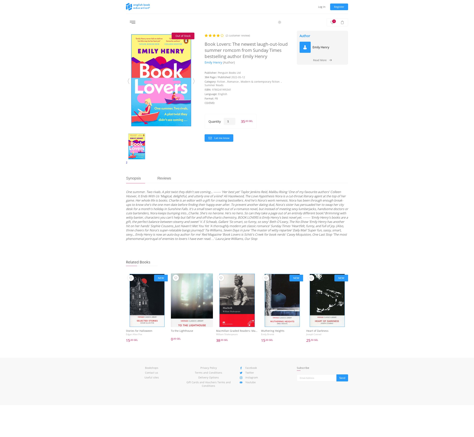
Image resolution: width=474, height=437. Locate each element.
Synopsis (133, 178)
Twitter (249, 372)
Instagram (251, 377)
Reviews (164, 178)
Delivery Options (208, 377)
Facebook (251, 368)
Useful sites (151, 377)
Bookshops (151, 368)
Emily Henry (213, 62)
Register (339, 7)
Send (342, 377)
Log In (322, 7)
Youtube (250, 382)
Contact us (151, 372)
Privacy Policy (208, 368)
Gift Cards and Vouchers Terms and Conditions (208, 384)
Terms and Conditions (208, 372)
